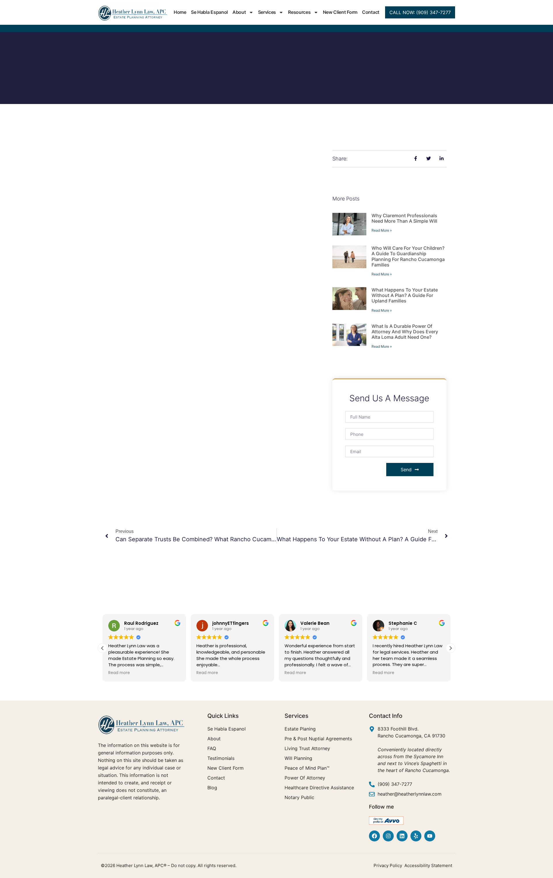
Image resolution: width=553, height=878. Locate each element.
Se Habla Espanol (209, 12)
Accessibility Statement (428, 865)
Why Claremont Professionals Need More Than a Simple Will (404, 218)
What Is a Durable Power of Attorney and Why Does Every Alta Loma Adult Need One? (405, 331)
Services (267, 12)
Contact (370, 12)
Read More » (382, 230)
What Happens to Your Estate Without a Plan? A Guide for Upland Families (405, 295)
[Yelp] (415, 835)
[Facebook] (374, 835)
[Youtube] (429, 835)
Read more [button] (119, 672)
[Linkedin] (402, 835)
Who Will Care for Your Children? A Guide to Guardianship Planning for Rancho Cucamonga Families (408, 256)
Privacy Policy (388, 865)
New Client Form (340, 12)
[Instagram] (388, 835)
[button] (450, 648)
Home (180, 12)
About (239, 12)
